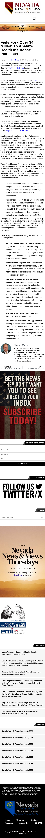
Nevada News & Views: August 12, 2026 (17, 757)
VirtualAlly (22, 833)
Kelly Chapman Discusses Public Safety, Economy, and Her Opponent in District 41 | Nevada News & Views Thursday (22, 683)
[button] (34, 18)
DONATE (38, 823)
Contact (34, 820)
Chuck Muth (15, 60)
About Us (20, 820)
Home (7, 820)
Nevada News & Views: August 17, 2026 (17, 738)
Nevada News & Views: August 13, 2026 (17, 751)
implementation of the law (17, 131)
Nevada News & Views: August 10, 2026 (17, 770)
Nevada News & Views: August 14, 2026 (17, 744)
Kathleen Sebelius (16, 68)
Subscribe (23, 823)
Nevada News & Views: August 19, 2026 (17, 731)
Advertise (9, 823)
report (35, 80)
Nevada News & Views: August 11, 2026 (17, 763)
